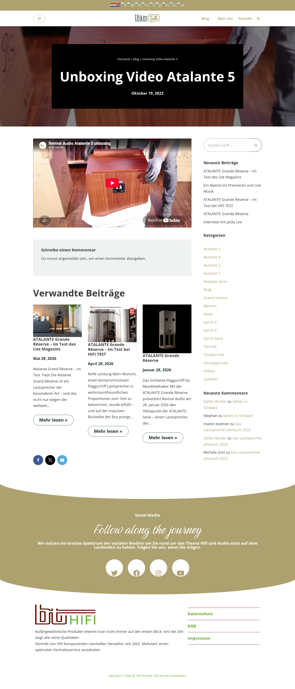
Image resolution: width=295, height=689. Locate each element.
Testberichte (213, 354)
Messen (210, 306)
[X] (50, 460)
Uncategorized (215, 362)
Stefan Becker (215, 401)
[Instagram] (158, 568)
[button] (211, 18)
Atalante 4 (211, 257)
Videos (209, 370)
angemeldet (68, 258)
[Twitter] (114, 568)
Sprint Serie (213, 338)
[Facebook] (38, 460)
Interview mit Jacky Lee (222, 222)
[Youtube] (180, 568)
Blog (136, 59)
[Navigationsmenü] (39, 18)
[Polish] (159, 4)
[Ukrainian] (181, 4)
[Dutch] (113, 4)
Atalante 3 (211, 248)
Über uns (225, 18)
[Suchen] (258, 18)
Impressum (199, 638)
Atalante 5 (211, 265)
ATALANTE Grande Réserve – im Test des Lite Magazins (54, 344)
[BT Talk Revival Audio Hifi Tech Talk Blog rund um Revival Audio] (147, 18)
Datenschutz (200, 613)
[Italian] (153, 4)
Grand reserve (215, 297)
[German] (131, 4)
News (208, 314)
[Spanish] (166, 4)
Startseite (123, 59)
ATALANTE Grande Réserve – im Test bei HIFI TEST (109, 349)
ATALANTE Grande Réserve (161, 358)
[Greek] (138, 4)
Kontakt (245, 18)
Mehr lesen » (50, 419)
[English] (118, 4)
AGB (192, 626)
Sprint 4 (210, 330)
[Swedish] (173, 4)
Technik (210, 346)
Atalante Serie (215, 281)
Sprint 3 (210, 322)
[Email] (62, 460)
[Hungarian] (146, 4)
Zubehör (210, 379)
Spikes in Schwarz (238, 415)
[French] (124, 4)
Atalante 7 (211, 273)
